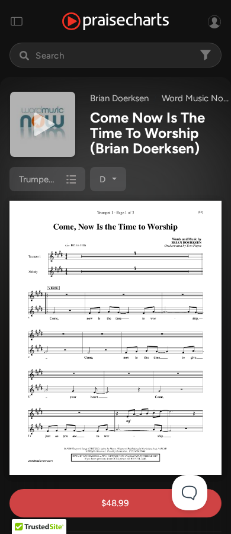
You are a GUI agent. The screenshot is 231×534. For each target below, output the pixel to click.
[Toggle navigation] (16, 21)
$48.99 (115, 503)
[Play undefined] (43, 124)
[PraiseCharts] (115, 21)
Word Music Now (196, 98)
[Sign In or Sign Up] (214, 21)
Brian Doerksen (119, 98)
